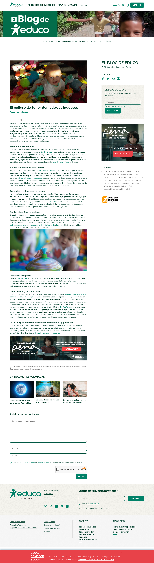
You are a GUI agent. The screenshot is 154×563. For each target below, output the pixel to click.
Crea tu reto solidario (123, 529)
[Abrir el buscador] (119, 5)
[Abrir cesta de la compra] (127, 5)
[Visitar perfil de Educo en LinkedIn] (67, 506)
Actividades (126, 183)
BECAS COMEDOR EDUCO (37, 556)
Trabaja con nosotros (52, 529)
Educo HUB (104, 508)
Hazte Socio (84, 529)
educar (106, 177)
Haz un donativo (86, 534)
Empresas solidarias (88, 539)
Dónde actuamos (59, 5)
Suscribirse (112, 111)
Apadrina (83, 537)
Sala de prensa (91, 508)
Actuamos (83, 41)
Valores (39, 369)
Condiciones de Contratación (27, 462)
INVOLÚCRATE (119, 521)
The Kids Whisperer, (66, 307)
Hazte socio (137, 5)
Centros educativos (122, 532)
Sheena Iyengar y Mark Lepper (31, 178)
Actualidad (72, 5)
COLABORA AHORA (122, 154)
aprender (107, 171)
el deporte (43, 225)
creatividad (70, 366)
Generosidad (14, 369)
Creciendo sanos (69, 41)
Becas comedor (114, 186)
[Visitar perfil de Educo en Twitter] (108, 78)
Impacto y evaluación (52, 525)
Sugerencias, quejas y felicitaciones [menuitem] (23, 528)
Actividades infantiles (35, 366)
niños (106, 186)
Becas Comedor (86, 532)
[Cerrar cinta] (122, 556)
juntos (136, 174)
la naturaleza (33, 225)
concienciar (61, 366)
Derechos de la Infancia (113, 180)
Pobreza (117, 183)
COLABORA (83, 521)
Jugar (27, 369)
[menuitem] (32, 5)
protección (114, 177)
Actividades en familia (20, 366)
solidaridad (120, 189)
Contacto (48, 494)
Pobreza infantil (127, 186)
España (122, 171)
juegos (22, 369)
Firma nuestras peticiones (125, 527)
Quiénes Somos (32, 5)
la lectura (59, 225)
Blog (115, 5)
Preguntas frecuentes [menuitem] (18, 525)
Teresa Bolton (54, 202)
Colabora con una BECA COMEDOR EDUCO (96, 560)
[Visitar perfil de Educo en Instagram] (118, 78)
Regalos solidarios (87, 527)
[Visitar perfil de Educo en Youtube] (113, 78)
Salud (128, 189)
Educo (125, 180)
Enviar (81, 476)
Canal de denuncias (17, 522)
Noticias (93, 41)
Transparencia (49, 522)
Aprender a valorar (49, 366)
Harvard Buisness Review (45, 170)
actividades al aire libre (18, 225)
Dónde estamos (51, 490)
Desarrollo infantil (80, 366)
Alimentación (108, 183)
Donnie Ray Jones (53, 333)
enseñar (130, 174)
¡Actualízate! (105, 41)
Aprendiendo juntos (51, 41)
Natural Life (22, 278)
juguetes (33, 369)
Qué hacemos (45, 5)
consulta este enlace (61, 162)
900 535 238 (49, 497)
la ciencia (51, 225)
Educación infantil (132, 171)
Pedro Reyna (40, 333)
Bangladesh (135, 183)
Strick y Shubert (47, 152)
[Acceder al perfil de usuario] (123, 5)
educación (115, 171)
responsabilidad (109, 189)
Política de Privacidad (43, 462)
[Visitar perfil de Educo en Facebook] (103, 78)
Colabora (82, 5)
